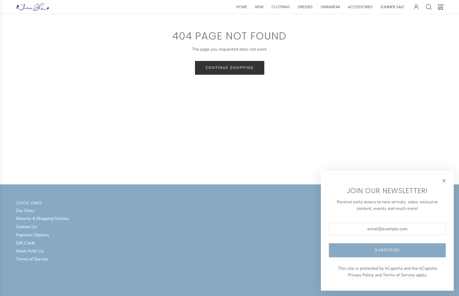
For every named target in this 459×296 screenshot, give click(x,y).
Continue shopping (230, 67)
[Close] (444, 181)
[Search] (429, 7)
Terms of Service (399, 275)
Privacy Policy (361, 275)
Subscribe (387, 250)
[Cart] (440, 7)
